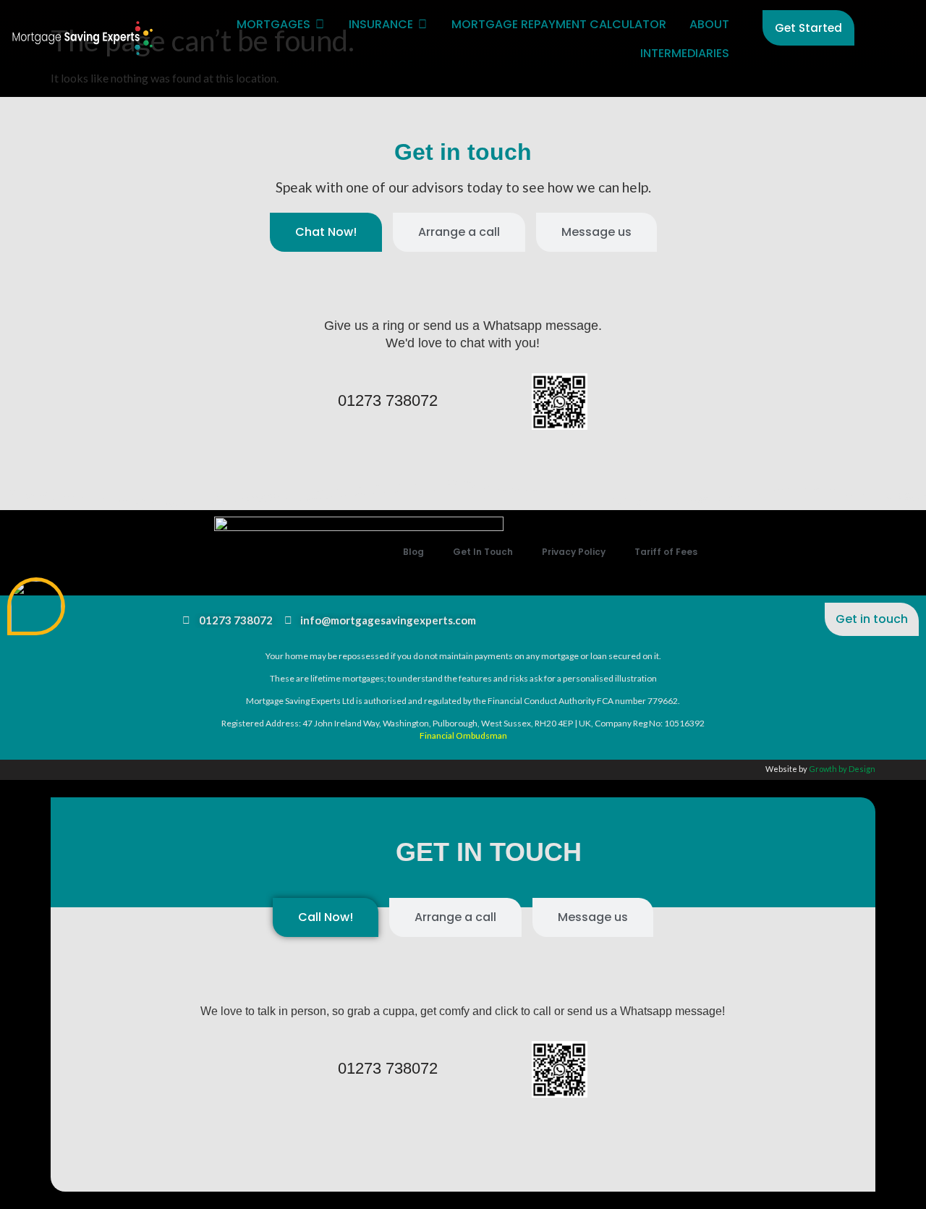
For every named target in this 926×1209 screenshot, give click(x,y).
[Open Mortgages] (320, 24)
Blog (413, 552)
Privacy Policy (574, 552)
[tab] (326, 232)
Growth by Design (842, 768)
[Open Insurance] (422, 24)
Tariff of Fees (665, 552)
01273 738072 (388, 400)
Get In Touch (483, 552)
